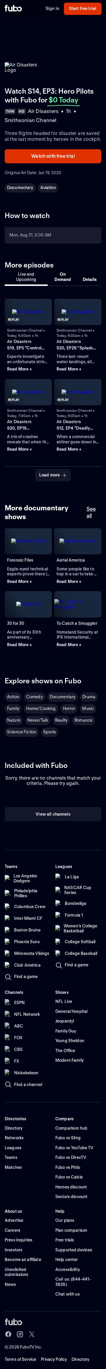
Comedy (34, 696)
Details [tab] (90, 279)
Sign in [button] (52, 8)
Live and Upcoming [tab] (26, 277)
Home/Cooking (41, 708)
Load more (49, 475)
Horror (69, 708)
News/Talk (37, 720)
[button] (28, 369)
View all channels (53, 814)
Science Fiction (21, 732)
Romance (83, 720)
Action (13, 696)
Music (88, 708)
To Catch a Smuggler (77, 623)
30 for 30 (15, 623)
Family (13, 708)
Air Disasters (19, 341)
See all (91, 512)
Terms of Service (20, 1359)
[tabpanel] (53, 386)
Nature (13, 720)
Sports (49, 732)
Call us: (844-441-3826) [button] (73, 1282)
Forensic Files (20, 560)
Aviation (48, 187)
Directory (80, 1359)
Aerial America (71, 560)
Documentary (20, 187)
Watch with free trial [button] (52, 156)
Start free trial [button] (82, 8)
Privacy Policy (54, 1359)
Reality (61, 720)
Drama (88, 696)
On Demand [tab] (62, 277)
